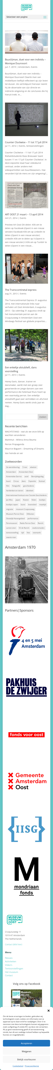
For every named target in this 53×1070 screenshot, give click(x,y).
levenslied (32, 504)
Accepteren (26, 1043)
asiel (26, 476)
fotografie (16, 486)
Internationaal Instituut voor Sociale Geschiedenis (26, 495)
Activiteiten (10, 961)
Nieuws (9, 957)
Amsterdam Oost (26, 472)
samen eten (11, 528)
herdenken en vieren (14, 490)
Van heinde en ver (14, 453)
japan (18, 500)
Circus (16, 481)
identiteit (29, 490)
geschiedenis (28, 486)
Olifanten (30, 514)
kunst (23, 504)
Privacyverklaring (32, 1066)
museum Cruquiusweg (25, 509)
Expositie (32, 481)
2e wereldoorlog (13, 467)
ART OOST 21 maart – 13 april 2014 (24, 214)
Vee (28, 532)
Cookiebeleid (18, 1066)
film (7, 486)
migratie (9, 509)
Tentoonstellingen (14, 968)
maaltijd (42, 504)
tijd (22, 532)
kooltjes (42, 500)
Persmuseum (11, 523)
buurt (8, 481)
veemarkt (37, 532)
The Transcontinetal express (21, 289)
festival (42, 481)
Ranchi (40, 523)
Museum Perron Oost (15, 514)
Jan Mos (9, 500)
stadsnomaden (38, 528)
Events (34, 67)
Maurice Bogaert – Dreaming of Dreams (24, 448)
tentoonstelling (12, 532)
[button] (48, 1010)
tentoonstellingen (35, 145)
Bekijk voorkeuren (26, 1059)
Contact (9, 975)
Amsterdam (24, 67)
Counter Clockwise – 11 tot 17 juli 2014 (26, 142)
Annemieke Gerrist (14, 476)
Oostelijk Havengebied (15, 518)
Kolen (34, 500)
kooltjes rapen (12, 504)
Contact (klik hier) (13, 944)
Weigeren (26, 1051)
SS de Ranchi (24, 528)
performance (33, 518)
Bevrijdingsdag (37, 476)
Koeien (26, 500)
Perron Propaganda (14, 444)
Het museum (11, 971)
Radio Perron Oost (27, 523)
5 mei (25, 467)
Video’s (8, 964)
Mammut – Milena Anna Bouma (20, 439)
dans (24, 481)
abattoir (33, 467)
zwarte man (11, 537)
